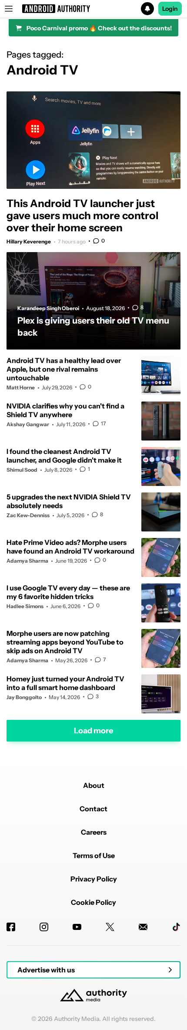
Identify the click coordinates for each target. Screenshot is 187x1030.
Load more (93, 730)
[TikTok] (176, 927)
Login (170, 9)
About (93, 785)
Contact (93, 808)
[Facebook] (11, 927)
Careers (94, 832)
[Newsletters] (143, 927)
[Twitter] (110, 927)
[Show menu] (8, 8)
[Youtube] (77, 927)
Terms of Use (94, 855)
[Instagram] (44, 927)
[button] (93, 8)
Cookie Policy (93, 902)
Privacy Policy (93, 879)
